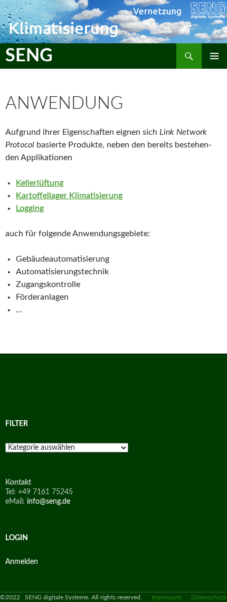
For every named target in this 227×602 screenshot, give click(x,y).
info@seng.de (48, 501)
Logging (30, 208)
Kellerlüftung (39, 183)
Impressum (167, 597)
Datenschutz (208, 597)
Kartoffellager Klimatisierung (69, 195)
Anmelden (21, 562)
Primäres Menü (214, 56)
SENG (29, 56)
